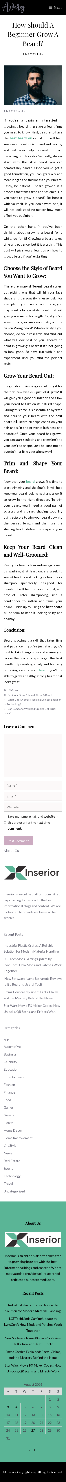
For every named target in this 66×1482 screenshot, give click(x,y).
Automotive (12, 1046)
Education (11, 1069)
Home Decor (13, 1130)
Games (9, 1107)
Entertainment (14, 1077)
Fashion (9, 1085)
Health (9, 1123)
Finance (9, 1092)
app (6, 1039)
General (9, 1115)
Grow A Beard (44, 695)
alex (41, 54)
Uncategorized (14, 1191)
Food (7, 1100)
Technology (12, 1176)
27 (33, 1430)
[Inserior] (13, 7)
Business (10, 1054)
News (8, 1153)
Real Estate (12, 1161)
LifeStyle (13, 690)
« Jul (32, 1450)
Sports (8, 1168)
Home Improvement (18, 1138)
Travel (8, 1183)
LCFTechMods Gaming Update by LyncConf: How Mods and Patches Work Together (33, 965)
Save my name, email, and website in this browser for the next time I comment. (33, 822)
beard (43, 670)
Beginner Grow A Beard (21, 695)
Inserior (9, 894)
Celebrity (10, 1062)
